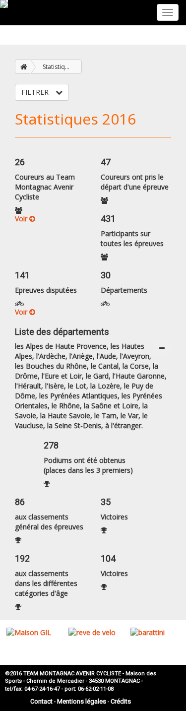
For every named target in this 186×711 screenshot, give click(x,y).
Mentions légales (81, 701)
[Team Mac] (4, 4)
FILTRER (36, 92)
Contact (41, 701)
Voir (22, 218)
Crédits (121, 701)
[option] (31, 633)
